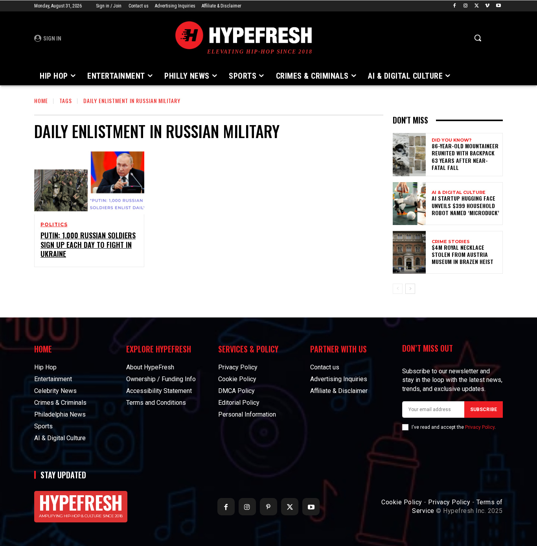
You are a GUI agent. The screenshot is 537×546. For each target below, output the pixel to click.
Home (41, 100)
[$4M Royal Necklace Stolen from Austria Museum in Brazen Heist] (409, 252)
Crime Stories (451, 242)
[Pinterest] (268, 506)
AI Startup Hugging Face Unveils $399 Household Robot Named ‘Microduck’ (465, 205)
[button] (477, 37)
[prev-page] (398, 289)
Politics (53, 224)
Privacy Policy (480, 427)
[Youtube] (498, 6)
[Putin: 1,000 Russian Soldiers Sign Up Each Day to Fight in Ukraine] (89, 181)
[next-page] (410, 289)
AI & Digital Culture (459, 192)
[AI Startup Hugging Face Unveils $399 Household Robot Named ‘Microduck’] (409, 203)
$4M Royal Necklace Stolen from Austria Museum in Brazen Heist (462, 254)
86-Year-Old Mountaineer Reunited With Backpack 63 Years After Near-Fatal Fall (465, 157)
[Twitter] (476, 6)
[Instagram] (465, 6)
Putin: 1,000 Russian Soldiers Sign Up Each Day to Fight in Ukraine (88, 244)
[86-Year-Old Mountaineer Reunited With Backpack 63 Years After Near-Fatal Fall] (409, 154)
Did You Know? (451, 140)
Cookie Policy (401, 502)
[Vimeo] (487, 6)
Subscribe (483, 409)
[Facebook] (454, 6)
